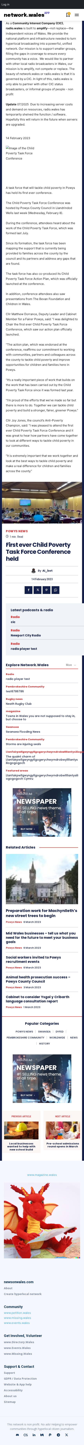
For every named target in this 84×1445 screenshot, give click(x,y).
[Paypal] (50, 1435)
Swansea (12, 727)
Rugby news (14, 699)
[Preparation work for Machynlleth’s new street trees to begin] (42, 879)
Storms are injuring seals (23, 744)
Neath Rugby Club (19, 704)
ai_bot (47, 570)
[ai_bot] (34, 570)
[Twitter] (37, 590)
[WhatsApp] (55, 590)
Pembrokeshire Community (25, 686)
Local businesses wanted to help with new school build (21, 1146)
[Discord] (17, 1435)
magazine (13, 711)
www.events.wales (17, 1323)
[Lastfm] (25, 1435)
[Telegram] (58, 1435)
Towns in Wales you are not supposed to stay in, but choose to (40, 717)
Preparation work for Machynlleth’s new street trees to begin (41, 913)
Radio (15, 616)
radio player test (24, 649)
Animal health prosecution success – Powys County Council (38, 979)
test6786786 (15, 691)
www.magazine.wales (42, 1175)
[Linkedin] (34, 1435)
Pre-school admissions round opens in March (62, 1145)
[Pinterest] (46, 590)
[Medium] (42, 1435)
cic (13, 622)
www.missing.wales (17, 1318)
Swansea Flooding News (23, 732)
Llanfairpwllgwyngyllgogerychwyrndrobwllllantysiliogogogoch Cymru (42, 777)
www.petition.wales (17, 1313)
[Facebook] (28, 590)
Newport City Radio (26, 635)
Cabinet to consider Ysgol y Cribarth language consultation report (37, 999)
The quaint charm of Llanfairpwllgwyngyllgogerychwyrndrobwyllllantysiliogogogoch (42, 760)
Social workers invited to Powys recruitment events (33, 959)
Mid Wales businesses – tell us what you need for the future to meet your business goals (42, 937)
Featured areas (17, 770)
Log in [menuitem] (5, 4)
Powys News (17, 531)
